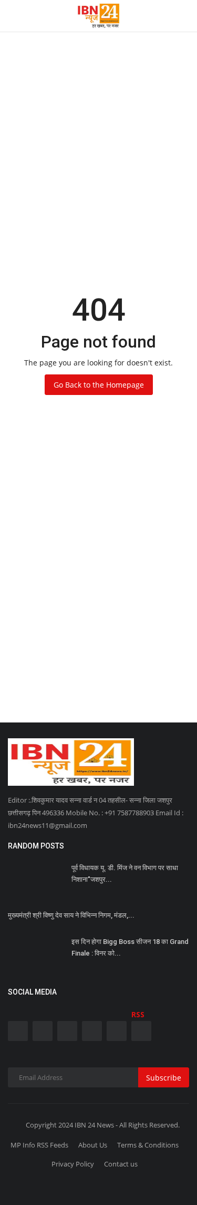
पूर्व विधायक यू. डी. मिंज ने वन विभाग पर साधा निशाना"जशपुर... (124, 873)
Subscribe (163, 1078)
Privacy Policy (72, 1164)
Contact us (121, 1164)
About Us (92, 1145)
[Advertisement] (98, 99)
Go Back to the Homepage (99, 385)
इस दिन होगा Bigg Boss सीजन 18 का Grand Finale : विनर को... (130, 947)
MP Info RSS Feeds (39, 1145)
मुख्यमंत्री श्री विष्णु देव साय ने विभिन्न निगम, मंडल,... (71, 915)
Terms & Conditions (148, 1145)
